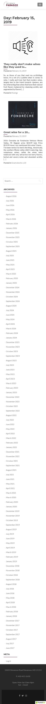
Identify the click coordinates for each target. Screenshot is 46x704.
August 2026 (11, 196)
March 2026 (11, 219)
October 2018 (12, 575)
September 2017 (13, 634)
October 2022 (12, 406)
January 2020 (11, 506)
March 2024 (11, 328)
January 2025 (11, 283)
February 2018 (12, 611)
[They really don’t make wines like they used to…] (23, 45)
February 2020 (12, 502)
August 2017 (11, 639)
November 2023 (12, 347)
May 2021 (10, 484)
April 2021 (10, 488)
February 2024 (12, 333)
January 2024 (11, 337)
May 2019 (10, 543)
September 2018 (13, 579)
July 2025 (10, 255)
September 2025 (13, 246)
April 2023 (10, 379)
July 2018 (10, 589)
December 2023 (12, 342)
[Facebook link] (19, 695)
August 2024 (11, 306)
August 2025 (11, 251)
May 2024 (10, 319)
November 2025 (12, 237)
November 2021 (12, 456)
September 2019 (13, 525)
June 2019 (10, 538)
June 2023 (10, 369)
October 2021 (12, 461)
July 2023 (10, 365)
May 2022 (10, 429)
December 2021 (12, 452)
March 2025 (11, 274)
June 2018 (10, 593)
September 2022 (13, 411)
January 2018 (11, 616)
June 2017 (10, 648)
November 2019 (12, 516)
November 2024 (12, 292)
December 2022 (12, 397)
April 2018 (10, 602)
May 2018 (10, 598)
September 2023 (13, 356)
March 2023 (11, 383)
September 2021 (13, 465)
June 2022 (10, 424)
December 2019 (12, 511)
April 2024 (10, 324)
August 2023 (11, 360)
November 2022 (12, 401)
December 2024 (12, 287)
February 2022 (12, 442)
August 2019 (11, 529)
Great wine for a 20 (18, 163)
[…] (22, 89)
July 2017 (10, 643)
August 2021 (11, 470)
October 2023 (12, 351)
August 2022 (11, 415)
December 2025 (12, 233)
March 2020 (11, 497)
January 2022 (11, 447)
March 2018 (11, 607)
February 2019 (12, 557)
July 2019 (10, 534)
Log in (8, 661)
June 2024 (10, 315)
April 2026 (10, 214)
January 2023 (11, 392)
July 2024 (10, 310)
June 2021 (10, 479)
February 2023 (12, 388)
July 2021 (10, 474)
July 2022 (10, 420)
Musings (14, 93)
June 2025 (10, 260)
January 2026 (11, 228)
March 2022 (11, 438)
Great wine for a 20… (17, 132)
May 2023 (10, 374)
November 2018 (12, 570)
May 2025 (10, 264)
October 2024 (12, 296)
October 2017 (12, 630)
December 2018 (12, 566)
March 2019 (11, 552)
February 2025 (12, 278)
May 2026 (10, 210)
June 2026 (10, 205)
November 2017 (12, 625)
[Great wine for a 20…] (23, 114)
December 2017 (12, 620)
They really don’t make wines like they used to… (22, 65)
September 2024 (13, 301)
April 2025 (10, 269)
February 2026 (12, 223)
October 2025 (12, 242)
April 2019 (10, 547)
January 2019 (11, 561)
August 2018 (11, 584)
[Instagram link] (26, 695)
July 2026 (10, 201)
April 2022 (10, 433)
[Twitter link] (23, 695)
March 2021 (11, 493)
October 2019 (12, 520)
